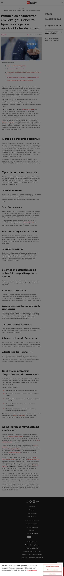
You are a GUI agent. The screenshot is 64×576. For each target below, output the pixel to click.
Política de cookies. (32, 570)
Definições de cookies (52, 569)
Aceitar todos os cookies (52, 566)
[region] (31, 569)
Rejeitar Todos (52, 574)
